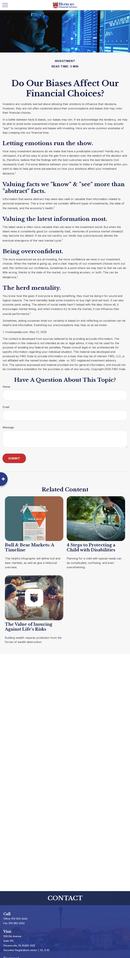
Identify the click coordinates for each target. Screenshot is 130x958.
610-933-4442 (19, 918)
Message (8, 427)
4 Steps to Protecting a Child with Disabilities (91, 547)
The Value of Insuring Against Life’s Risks (28, 627)
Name (6, 386)
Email (6, 407)
